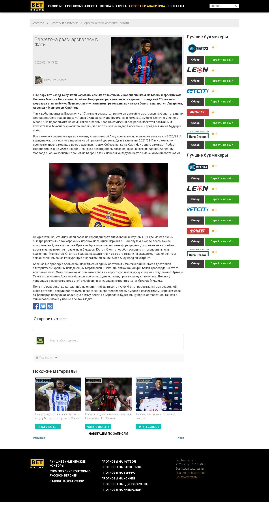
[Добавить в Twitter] (43, 306)
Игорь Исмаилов (55, 80)
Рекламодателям (186, 477)
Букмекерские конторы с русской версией (69, 473)
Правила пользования (191, 473)
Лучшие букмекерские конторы (67, 464)
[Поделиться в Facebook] (36, 306)
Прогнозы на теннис (118, 473)
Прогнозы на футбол (119, 461)
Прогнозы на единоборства (125, 484)
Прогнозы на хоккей (118, 478)
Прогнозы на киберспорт (122, 490)
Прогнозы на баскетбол (121, 467)
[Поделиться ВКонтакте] (50, 306)
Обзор (195, 59)
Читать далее (46, 426)
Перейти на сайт (222, 59)
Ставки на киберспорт (67, 481)
